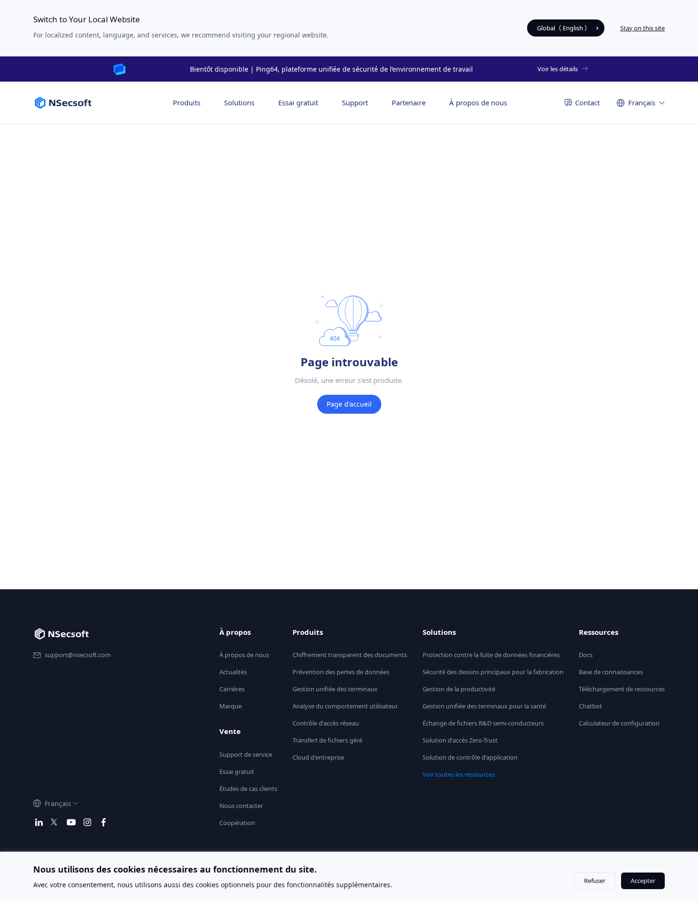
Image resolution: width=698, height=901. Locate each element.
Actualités (233, 672)
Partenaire (408, 102)
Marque (230, 706)
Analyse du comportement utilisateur (345, 706)
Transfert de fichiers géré (327, 740)
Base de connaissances (611, 672)
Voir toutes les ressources (459, 774)
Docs (586, 654)
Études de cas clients (248, 788)
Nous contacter (241, 805)
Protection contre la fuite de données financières (491, 654)
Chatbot (590, 706)
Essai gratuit (298, 102)
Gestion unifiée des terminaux (334, 689)
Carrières (232, 689)
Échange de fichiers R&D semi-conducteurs (483, 723)
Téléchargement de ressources (622, 689)
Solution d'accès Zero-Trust (460, 740)
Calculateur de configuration (619, 723)
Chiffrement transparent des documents (349, 654)
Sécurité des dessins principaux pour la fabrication (493, 672)
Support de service (245, 754)
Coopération (237, 822)
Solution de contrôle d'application (470, 757)
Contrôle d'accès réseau (325, 723)
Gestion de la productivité (459, 689)
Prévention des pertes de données (340, 672)
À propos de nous (478, 102)
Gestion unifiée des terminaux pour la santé (484, 706)
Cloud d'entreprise (318, 757)
